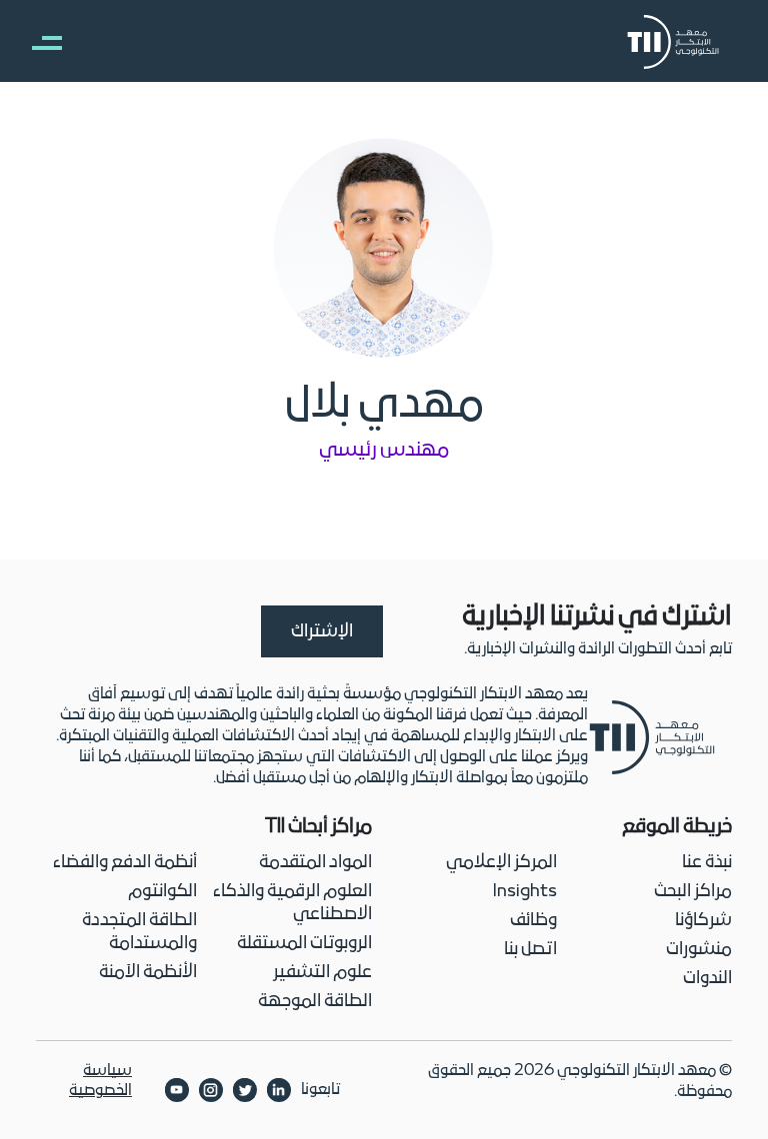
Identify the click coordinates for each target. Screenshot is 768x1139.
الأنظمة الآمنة (148, 972)
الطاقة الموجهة (315, 1001)
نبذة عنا (707, 862)
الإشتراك (322, 631)
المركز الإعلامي (501, 862)
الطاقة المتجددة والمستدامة (139, 932)
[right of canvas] (37, 42)
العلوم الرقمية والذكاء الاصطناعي (292, 903)
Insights (525, 891)
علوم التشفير (322, 972)
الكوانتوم (162, 891)
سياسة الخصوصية (100, 1081)
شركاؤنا (703, 920)
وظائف (533, 920)
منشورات (699, 949)
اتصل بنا (530, 949)
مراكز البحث (693, 891)
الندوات (707, 978)
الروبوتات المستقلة (304, 943)
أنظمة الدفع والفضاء (125, 862)
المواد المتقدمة (315, 862)
